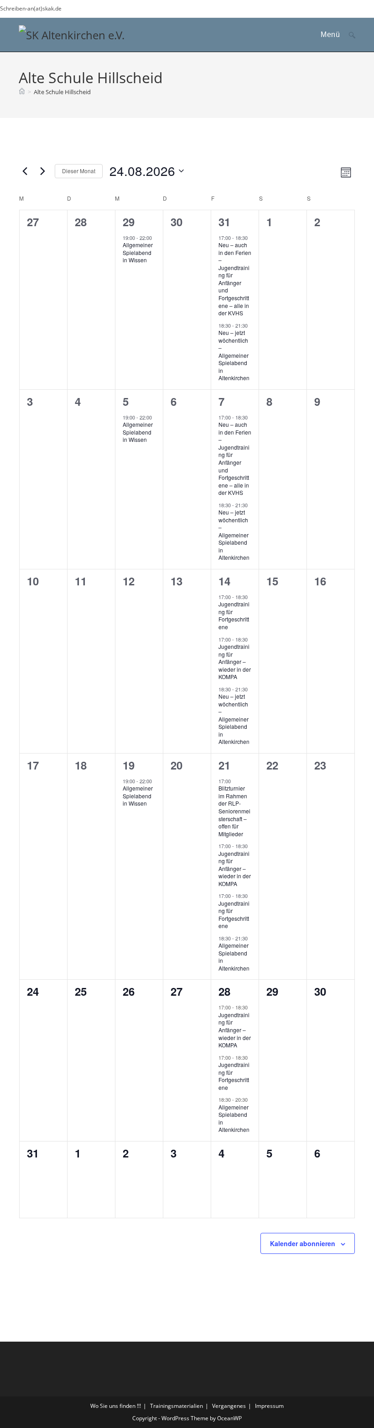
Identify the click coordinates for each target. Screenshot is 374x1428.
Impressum (269, 1406)
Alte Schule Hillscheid (62, 92)
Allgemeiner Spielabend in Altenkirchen (233, 956)
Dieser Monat (78, 171)
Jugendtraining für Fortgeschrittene (233, 615)
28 (224, 991)
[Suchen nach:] (348, 34)
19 (129, 765)
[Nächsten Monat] (42, 170)
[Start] (22, 92)
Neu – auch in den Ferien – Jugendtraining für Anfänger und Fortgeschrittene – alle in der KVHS (234, 279)
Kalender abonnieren (302, 1243)
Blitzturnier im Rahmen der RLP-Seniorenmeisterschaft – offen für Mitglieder (234, 810)
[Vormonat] (24, 170)
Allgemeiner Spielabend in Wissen (138, 252)
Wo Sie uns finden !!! (115, 1406)
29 (129, 221)
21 (224, 765)
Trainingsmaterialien (176, 1406)
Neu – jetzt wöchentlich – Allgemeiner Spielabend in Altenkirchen (233, 355)
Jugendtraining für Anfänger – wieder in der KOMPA (234, 661)
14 (224, 581)
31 (224, 221)
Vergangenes (229, 1406)
